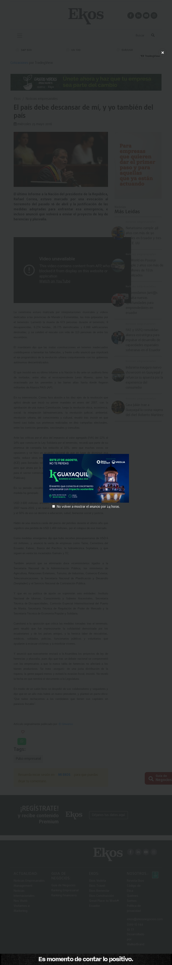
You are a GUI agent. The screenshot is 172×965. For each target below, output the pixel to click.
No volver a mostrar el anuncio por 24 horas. (88, 506)
